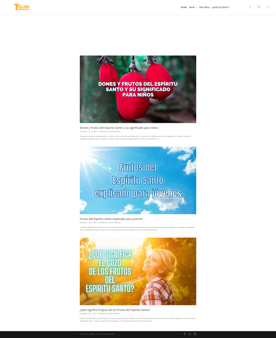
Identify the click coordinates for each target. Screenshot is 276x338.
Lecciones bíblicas (114, 131)
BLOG (192, 7)
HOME (184, 7)
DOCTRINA (204, 7)
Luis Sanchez (110, 334)
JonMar (84, 131)
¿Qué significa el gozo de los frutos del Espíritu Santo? (115, 310)
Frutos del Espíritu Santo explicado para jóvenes (111, 219)
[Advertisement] (138, 31)
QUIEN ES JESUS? (220, 7)
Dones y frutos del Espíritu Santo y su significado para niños (119, 128)
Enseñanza (103, 131)
